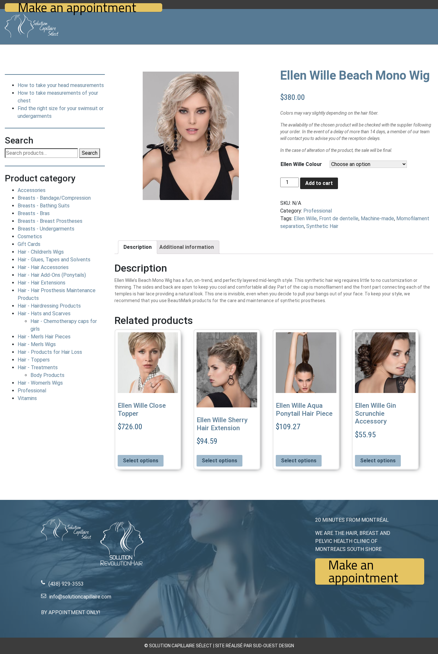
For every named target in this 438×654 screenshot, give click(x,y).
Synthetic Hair (322, 226)
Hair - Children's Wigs (41, 252)
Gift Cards (29, 244)
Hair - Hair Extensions (41, 283)
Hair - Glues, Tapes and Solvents (54, 260)
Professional (32, 391)
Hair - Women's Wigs (40, 383)
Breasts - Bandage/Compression (54, 198)
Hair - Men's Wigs (37, 344)
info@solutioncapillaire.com (80, 597)
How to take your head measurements (61, 85)
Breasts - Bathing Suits (44, 206)
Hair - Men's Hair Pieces (44, 337)
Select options (140, 461)
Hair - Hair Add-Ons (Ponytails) (52, 275)
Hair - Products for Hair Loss (50, 352)
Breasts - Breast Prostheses (50, 221)
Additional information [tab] (186, 247)
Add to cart (319, 183)
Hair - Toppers (34, 360)
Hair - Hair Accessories (43, 267)
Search (89, 153)
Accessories (32, 190)
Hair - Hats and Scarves (44, 313)
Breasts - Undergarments (46, 229)
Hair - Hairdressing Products (49, 306)
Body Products (47, 375)
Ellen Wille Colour (301, 164)
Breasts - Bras (34, 213)
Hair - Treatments (38, 367)
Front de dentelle (338, 218)
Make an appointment (77, 7)
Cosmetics (30, 236)
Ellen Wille (305, 218)
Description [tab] (137, 247)
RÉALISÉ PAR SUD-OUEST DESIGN (260, 645)
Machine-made (377, 218)
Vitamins (27, 398)
